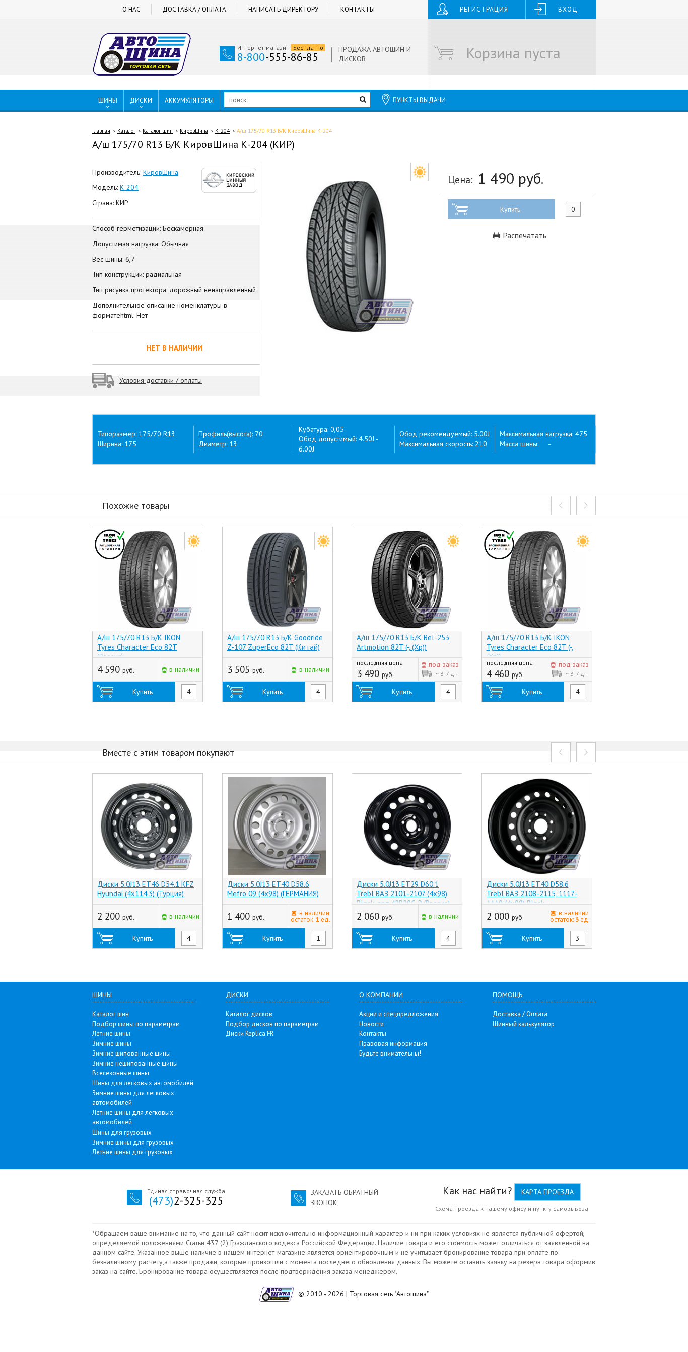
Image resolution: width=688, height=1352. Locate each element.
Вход (568, 9)
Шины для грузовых (122, 1132)
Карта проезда (547, 1191)
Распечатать (523, 235)
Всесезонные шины (120, 1073)
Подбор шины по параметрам (136, 1024)
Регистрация (484, 9)
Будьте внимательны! (390, 1053)
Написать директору (283, 9)
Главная (101, 130)
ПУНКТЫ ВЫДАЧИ (419, 100)
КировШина (194, 130)
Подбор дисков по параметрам (272, 1024)
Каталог (126, 130)
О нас (131, 9)
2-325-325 (186, 1200)
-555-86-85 (277, 57)
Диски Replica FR (249, 1033)
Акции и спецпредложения (398, 1014)
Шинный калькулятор (524, 1024)
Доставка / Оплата (194, 9)
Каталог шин (158, 130)
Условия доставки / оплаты (160, 380)
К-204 (222, 130)
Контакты (357, 9)
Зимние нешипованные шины (135, 1063)
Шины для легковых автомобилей (142, 1083)
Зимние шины (111, 1043)
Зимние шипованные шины (131, 1053)
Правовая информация (393, 1043)
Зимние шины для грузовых (133, 1142)
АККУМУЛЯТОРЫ (189, 100)
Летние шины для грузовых (132, 1152)
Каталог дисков (249, 1014)
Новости (371, 1024)
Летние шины (111, 1033)
